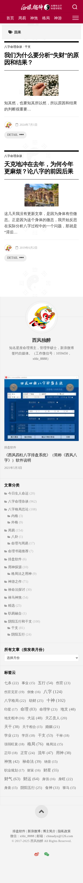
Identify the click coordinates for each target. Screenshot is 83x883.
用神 (63, 753)
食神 (52, 788)
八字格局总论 (18, 509)
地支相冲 (14, 718)
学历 (28, 735)
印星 (10, 709)
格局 (46, 18)
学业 (11, 735)
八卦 (14, 536)
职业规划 (14, 770)
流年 (45, 753)
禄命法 (31, 761)
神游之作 (15, 581)
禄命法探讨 (16, 589)
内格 (14, 516)
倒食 (33, 692)
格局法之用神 (21, 573)
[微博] (37, 854)
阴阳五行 (18, 634)
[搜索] (75, 7)
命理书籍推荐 (18, 551)
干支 (28, 46)
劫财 (36, 701)
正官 (27, 753)
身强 (48, 779)
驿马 (69, 788)
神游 (58, 18)
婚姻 (52, 727)
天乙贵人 (56, 718)
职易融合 (15, 613)
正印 (10, 753)
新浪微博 (34, 831)
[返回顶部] (41, 811)
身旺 (65, 779)
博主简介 (49, 831)
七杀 (11, 683)
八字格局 (15, 701)
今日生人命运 (18, 493)
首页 (10, 18)
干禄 (62, 735)
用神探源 (15, 567)
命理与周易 (19, 543)
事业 (28, 683)
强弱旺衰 (14, 744)
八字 (52, 691)
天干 (11, 727)
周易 (22, 18)
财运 (31, 779)
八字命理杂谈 (13, 46)
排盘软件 (10, 447)
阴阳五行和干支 (20, 621)
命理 (28, 709)
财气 (12, 779)
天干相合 (32, 727)
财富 (33, 770)
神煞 (34, 18)
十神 (55, 700)
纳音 (50, 761)
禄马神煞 (15, 597)
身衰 (10, 788)
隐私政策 (64, 831)
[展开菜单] (75, 18)
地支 (68, 709)
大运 (34, 718)
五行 (45, 683)
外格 (14, 522)
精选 (11, 605)
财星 (51, 770)
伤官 (63, 683)
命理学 (48, 709)
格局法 (54, 744)
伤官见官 (14, 692)
